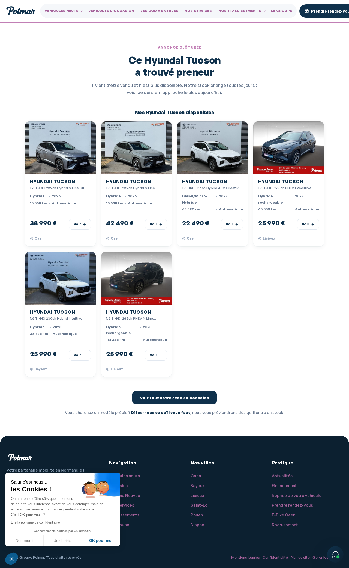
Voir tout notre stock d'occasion (174, 397)
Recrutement (285, 524)
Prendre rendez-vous (292, 505)
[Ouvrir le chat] (335, 554)
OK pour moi (101, 540)
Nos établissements (239, 11)
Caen (196, 475)
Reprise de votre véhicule (296, 495)
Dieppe (197, 524)
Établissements (124, 515)
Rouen (197, 515)
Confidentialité (275, 557)
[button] (11, 558)
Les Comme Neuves (159, 11)
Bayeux (198, 485)
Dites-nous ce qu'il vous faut (160, 412)
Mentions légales (245, 557)
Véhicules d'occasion (111, 11)
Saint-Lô (199, 505)
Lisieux (197, 495)
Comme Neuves (124, 495)
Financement (284, 485)
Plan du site (300, 557)
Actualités (282, 475)
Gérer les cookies (327, 557)
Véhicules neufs (62, 11)
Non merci (24, 540)
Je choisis (62, 540)
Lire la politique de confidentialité (35, 522)
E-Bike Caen (283, 515)
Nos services (198, 11)
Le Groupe (281, 11)
